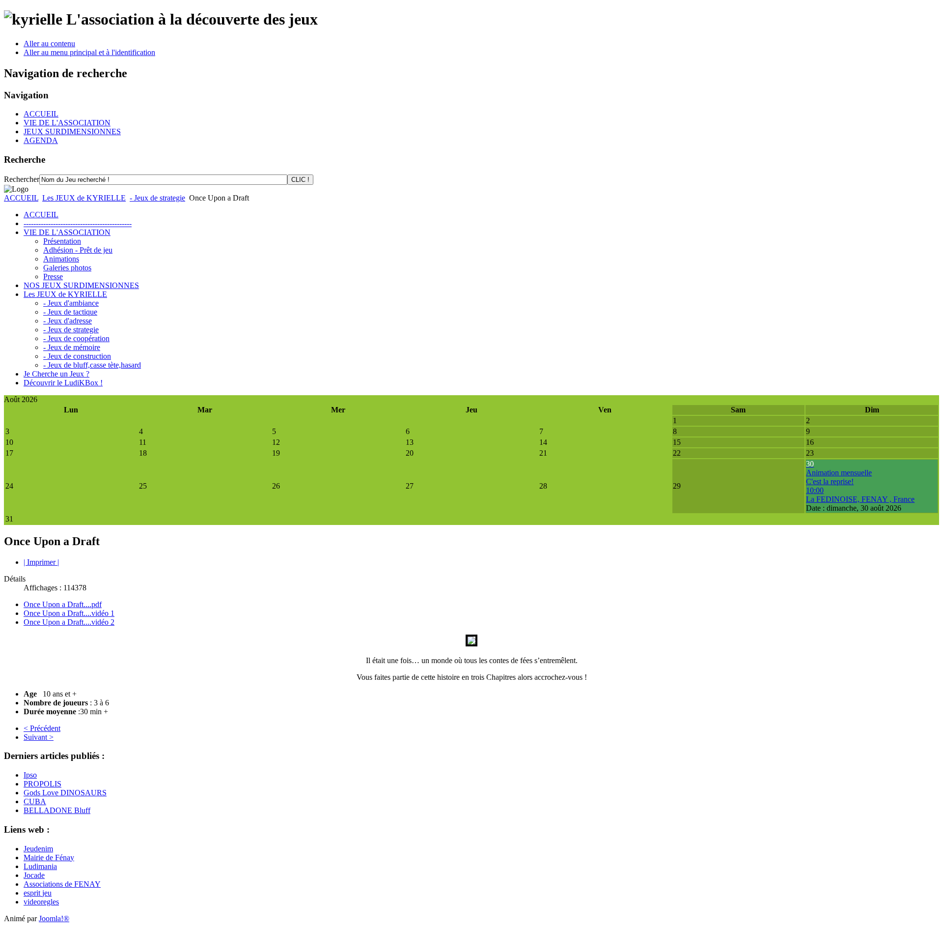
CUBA (35, 801)
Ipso (30, 775)
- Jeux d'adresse (67, 321)
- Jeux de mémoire (71, 347)
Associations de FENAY (62, 884)
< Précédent (42, 728)
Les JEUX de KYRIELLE (84, 198)
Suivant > (39, 737)
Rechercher (21, 179)
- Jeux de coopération (76, 338)
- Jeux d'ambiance (71, 303)
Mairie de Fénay (49, 857)
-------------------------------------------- (78, 223)
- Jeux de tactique (70, 312)
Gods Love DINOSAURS (65, 792)
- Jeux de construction (77, 356)
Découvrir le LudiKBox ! (63, 382)
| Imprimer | (41, 562)
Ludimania (40, 866)
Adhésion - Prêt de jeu (77, 250)
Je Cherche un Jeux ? (56, 374)
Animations (61, 259)
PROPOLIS (42, 784)
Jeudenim (38, 848)
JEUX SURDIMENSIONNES (72, 131)
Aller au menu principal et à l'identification (89, 52)
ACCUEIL (41, 114)
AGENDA (41, 140)
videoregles (41, 902)
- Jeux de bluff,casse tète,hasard (92, 365)
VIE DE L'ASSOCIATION (67, 122)
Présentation (62, 241)
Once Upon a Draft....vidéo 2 (69, 622)
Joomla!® (54, 918)
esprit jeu (38, 893)
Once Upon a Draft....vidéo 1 (69, 613)
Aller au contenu (49, 43)
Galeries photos (67, 267)
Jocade (34, 875)
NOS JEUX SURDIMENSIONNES (81, 285)
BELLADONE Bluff (57, 810)
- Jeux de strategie (157, 198)
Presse (53, 276)
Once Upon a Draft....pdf (63, 604)
